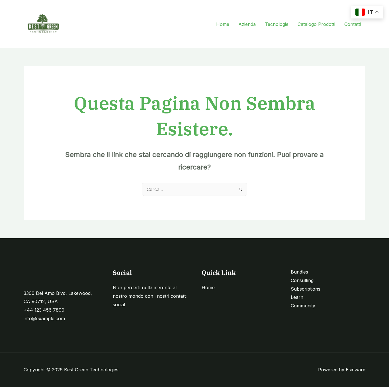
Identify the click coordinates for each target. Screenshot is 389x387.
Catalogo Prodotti (316, 24)
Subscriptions (305, 289)
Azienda (247, 24)
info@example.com (44, 318)
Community (303, 306)
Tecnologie (276, 24)
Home (222, 24)
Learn (297, 297)
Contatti (352, 24)
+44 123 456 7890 (44, 310)
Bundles (299, 272)
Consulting (302, 280)
